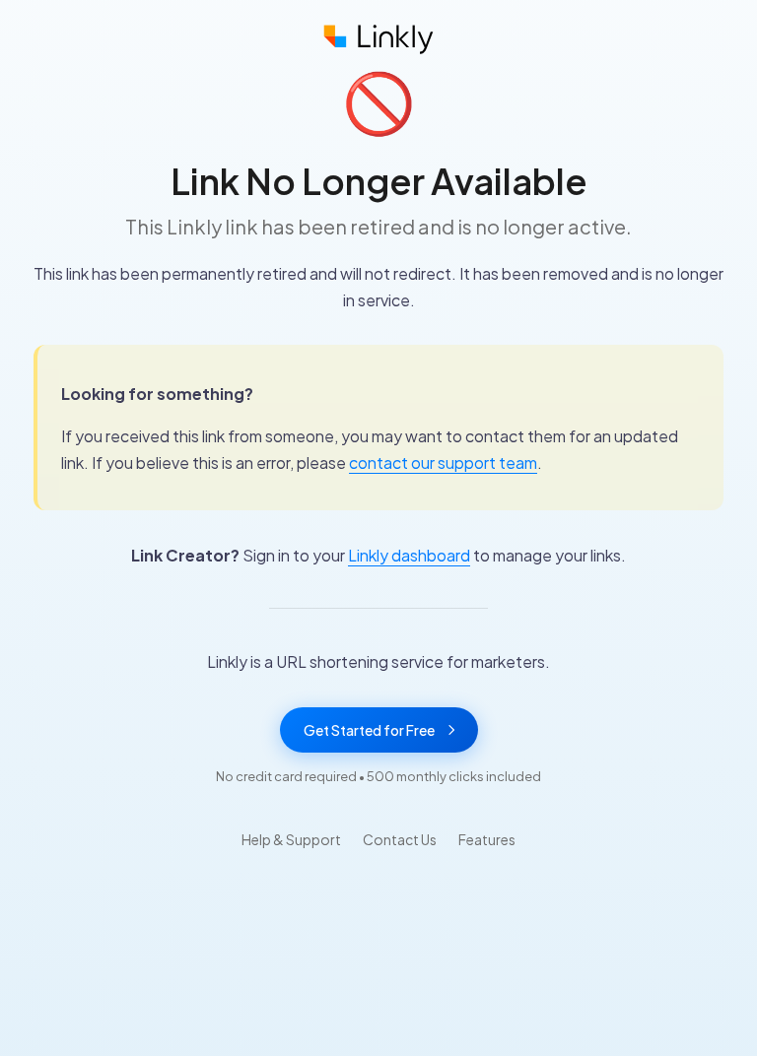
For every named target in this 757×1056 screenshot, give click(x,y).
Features (487, 839)
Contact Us (400, 839)
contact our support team (443, 462)
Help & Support (291, 839)
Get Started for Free (369, 730)
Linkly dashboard (409, 555)
